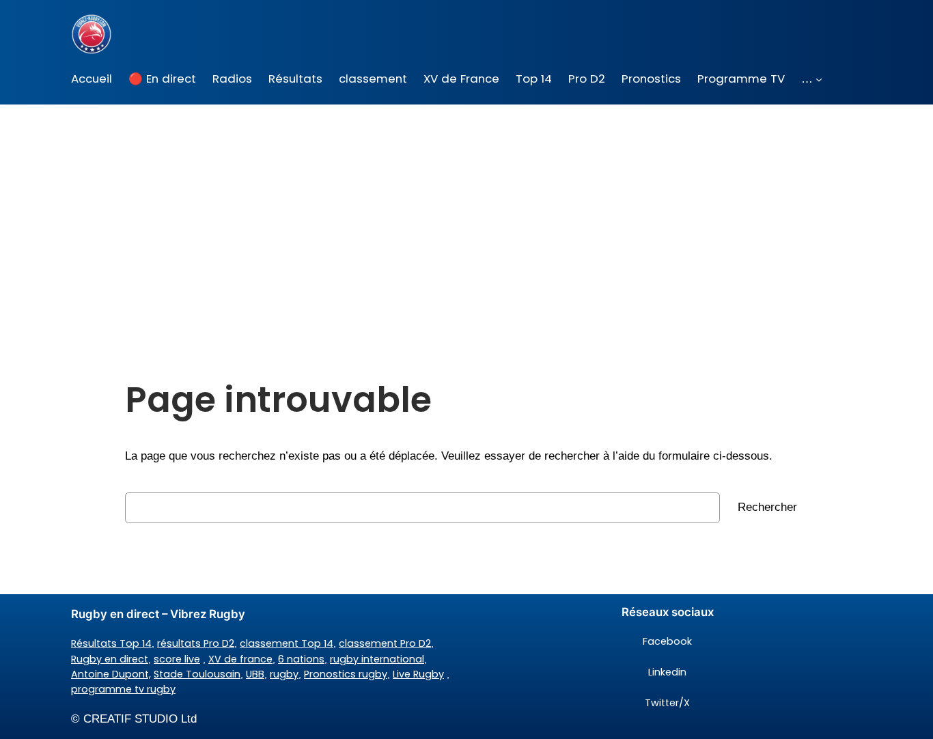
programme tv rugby (123, 689)
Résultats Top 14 (111, 643)
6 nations (301, 659)
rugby (284, 674)
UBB (255, 674)
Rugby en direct (109, 659)
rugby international (377, 659)
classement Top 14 (286, 643)
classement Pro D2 (385, 643)
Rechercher (767, 507)
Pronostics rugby (345, 674)
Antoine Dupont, (111, 674)
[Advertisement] (466, 213)
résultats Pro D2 (195, 643)
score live (177, 659)
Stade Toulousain (197, 674)
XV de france (240, 659)
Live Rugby (418, 674)
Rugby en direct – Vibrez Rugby (158, 614)
